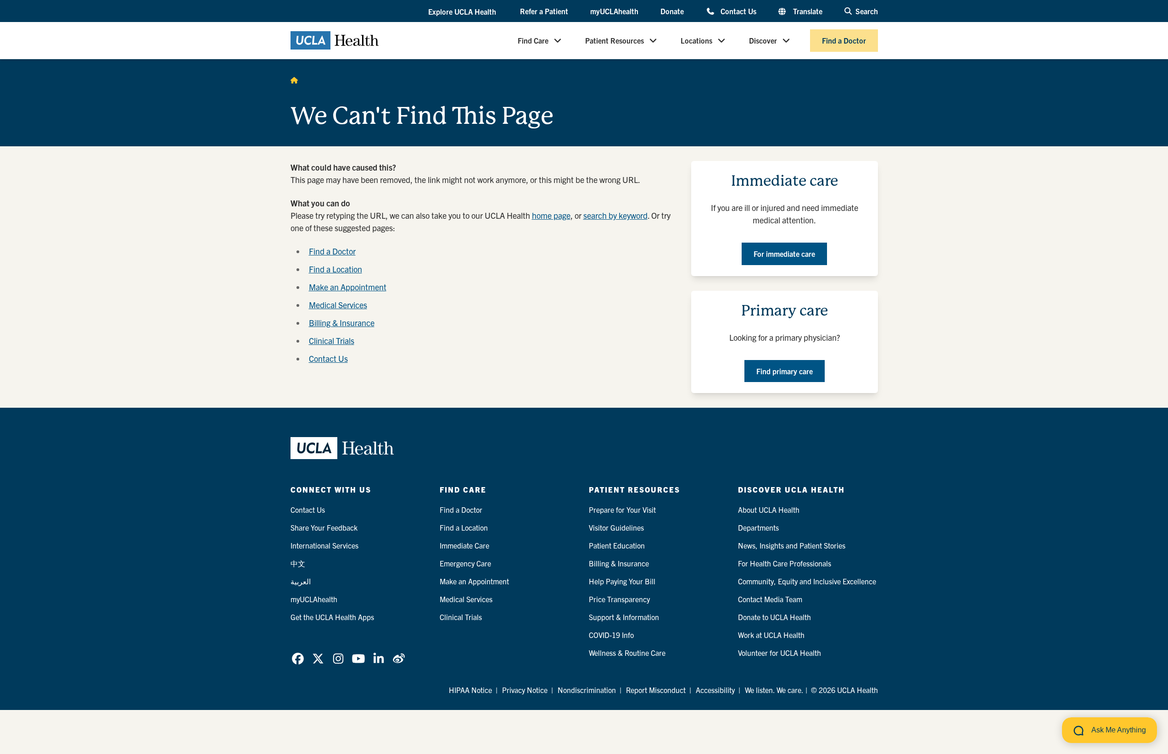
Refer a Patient (544, 11)
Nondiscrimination (587, 689)
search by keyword (615, 215)
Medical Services (338, 304)
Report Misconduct (656, 689)
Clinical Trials (331, 340)
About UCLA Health (768, 509)
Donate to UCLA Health (774, 616)
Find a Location (335, 269)
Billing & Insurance (341, 322)
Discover (763, 40)
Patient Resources (614, 40)
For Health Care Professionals (784, 563)
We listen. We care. (774, 689)
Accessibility (715, 689)
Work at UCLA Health (771, 634)
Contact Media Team (770, 599)
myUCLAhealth (614, 11)
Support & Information (624, 616)
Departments (758, 527)
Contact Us (738, 10)
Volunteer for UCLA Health (779, 652)
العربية (301, 581)
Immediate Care (464, 545)
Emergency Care (465, 563)
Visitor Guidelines (616, 527)
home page (551, 215)
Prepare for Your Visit (622, 509)
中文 (298, 563)
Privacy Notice (525, 689)
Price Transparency (619, 599)
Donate (672, 11)
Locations (696, 40)
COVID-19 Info (611, 634)
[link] (298, 658)
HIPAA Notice (470, 689)
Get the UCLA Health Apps (332, 616)
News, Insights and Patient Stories (791, 545)
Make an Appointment (347, 287)
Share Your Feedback (324, 527)
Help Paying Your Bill (622, 581)
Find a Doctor (844, 40)
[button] (463, 11)
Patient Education (617, 545)
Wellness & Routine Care (627, 652)
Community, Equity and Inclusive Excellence (807, 581)
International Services (324, 545)
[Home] (294, 79)
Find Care (533, 40)
